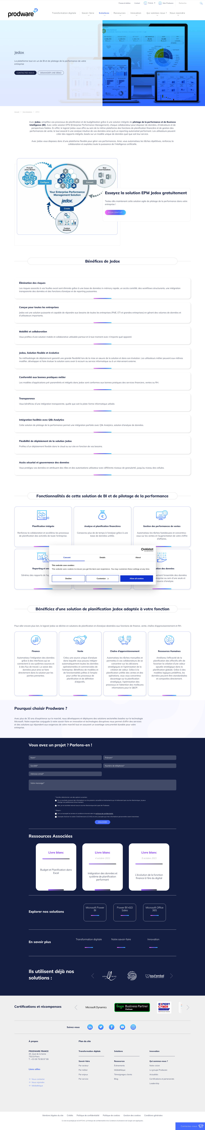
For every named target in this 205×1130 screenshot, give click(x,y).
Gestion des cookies (132, 1115)
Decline (68, 578)
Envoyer (102, 822)
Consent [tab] (66, 557)
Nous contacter (38, 1079)
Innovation (135, 13)
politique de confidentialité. (104, 813)
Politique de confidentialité (88, 1115)
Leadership (154, 1083)
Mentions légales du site (52, 1115)
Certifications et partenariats (161, 1079)
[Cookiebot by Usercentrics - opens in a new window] (143, 550)
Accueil (16, 112)
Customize (101, 578)
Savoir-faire (88, 13)
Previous (93, 975)
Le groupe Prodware (158, 1070)
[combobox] (190, 3)
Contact (137, 3)
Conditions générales (153, 1115)
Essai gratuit (115, 212)
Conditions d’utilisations (117, 1121)
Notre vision (154, 1065)
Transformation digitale (64, 13)
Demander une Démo (50, 73)
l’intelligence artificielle (125, 144)
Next (171, 975)
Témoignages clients (123, 1074)
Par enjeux (83, 1074)
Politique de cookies (111, 1115)
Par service (83, 1079)
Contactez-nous (25, 73)
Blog (116, 1079)
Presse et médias (124, 3)
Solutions (104, 13)
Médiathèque (37, 1085)
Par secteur (84, 1065)
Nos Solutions (27, 112)
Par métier (83, 1070)
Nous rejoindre (177, 13)
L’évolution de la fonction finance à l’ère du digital (149, 876)
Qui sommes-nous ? (157, 13)
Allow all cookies (137, 578)
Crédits (70, 1115)
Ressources (120, 13)
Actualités (153, 1074)
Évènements (119, 1065)
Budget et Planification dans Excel (56, 871)
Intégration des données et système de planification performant (102, 876)
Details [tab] (102, 557)
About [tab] (138, 557)
